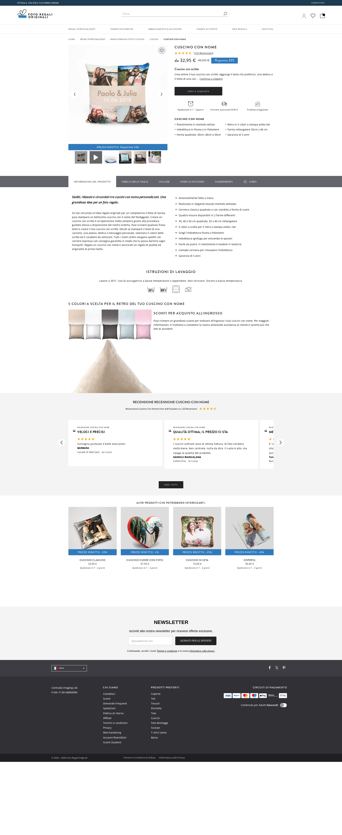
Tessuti (155, 703)
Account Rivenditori (114, 737)
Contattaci (318, 3)
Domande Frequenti (115, 703)
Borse (154, 737)
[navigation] (69, 668)
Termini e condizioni (115, 723)
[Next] (161, 94)
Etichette (156, 708)
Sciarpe (155, 727)
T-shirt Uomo (159, 732)
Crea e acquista (198, 91)
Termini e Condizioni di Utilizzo (139, 757)
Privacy (107, 727)
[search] (225, 14)
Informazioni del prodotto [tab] (92, 181)
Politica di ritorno (113, 713)
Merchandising (112, 732)
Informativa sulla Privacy (172, 757)
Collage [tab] (164, 181)
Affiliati (107, 718)
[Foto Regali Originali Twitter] (277, 668)
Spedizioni (109, 708)
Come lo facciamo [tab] (192, 181)
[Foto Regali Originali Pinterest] (284, 668)
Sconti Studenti (112, 742)
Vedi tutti (171, 484)
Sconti (106, 698)
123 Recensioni (204, 53)
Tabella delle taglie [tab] (134, 181)
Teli (153, 698)
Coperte (155, 693)
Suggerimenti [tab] (224, 181)
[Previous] (74, 94)
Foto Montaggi (159, 723)
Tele (153, 713)
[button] (61, 442)
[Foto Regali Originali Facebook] (269, 668)
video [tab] (252, 181)
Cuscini (155, 718)
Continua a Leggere (211, 78)
